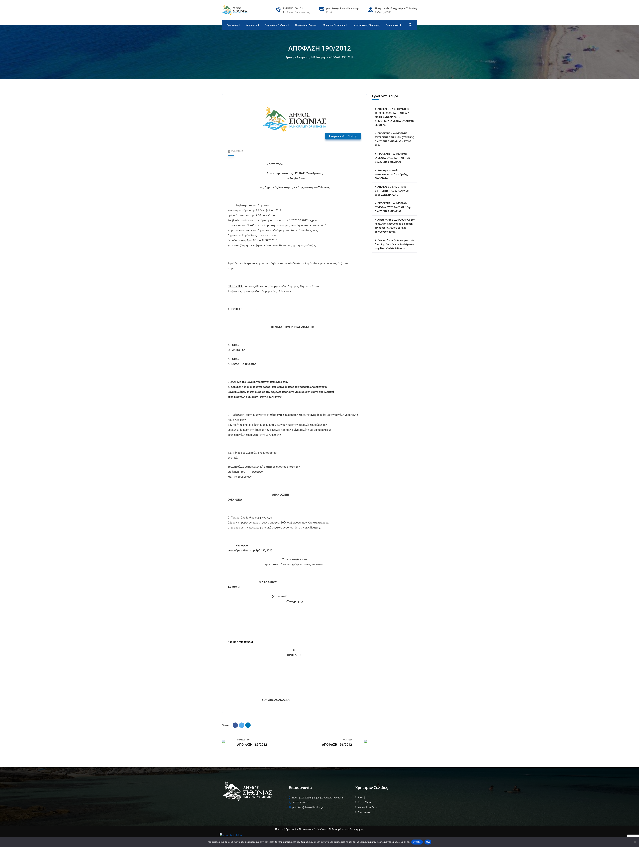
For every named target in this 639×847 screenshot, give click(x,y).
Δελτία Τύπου (365, 802)
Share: (225, 725)
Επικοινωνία (364, 812)
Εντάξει (417, 842)
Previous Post (243, 739)
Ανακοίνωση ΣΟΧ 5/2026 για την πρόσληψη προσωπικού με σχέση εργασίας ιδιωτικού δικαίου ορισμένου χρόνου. (395, 225)
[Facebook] (235, 725)
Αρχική (290, 57)
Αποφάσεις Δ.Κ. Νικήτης (311, 57)
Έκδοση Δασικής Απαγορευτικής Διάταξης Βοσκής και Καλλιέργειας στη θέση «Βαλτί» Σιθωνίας (395, 244)
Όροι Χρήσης (357, 829)
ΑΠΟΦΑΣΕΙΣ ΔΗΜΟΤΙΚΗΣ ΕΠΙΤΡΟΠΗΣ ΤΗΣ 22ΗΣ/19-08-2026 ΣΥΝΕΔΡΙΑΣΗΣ (392, 190)
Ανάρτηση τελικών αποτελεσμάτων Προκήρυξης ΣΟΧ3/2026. (391, 174)
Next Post (347, 739)
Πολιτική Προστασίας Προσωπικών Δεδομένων (300, 829)
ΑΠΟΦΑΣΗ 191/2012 (337, 745)
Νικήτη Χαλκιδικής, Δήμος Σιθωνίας (396, 8)
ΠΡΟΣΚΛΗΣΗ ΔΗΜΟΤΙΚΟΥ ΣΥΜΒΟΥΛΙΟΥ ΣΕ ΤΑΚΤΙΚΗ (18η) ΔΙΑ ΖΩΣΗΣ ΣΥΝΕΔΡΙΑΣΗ (393, 207)
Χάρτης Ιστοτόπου (367, 807)
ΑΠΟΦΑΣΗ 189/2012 (252, 745)
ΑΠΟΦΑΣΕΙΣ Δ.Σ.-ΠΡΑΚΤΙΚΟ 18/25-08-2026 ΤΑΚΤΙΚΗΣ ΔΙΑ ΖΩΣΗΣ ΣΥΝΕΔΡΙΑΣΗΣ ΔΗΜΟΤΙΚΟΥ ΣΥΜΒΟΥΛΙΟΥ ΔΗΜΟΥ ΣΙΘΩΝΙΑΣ (394, 117)
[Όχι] (635, 842)
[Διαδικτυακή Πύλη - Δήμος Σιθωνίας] (235, 9)
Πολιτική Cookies (338, 829)
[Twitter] (241, 725)
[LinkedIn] (248, 725)
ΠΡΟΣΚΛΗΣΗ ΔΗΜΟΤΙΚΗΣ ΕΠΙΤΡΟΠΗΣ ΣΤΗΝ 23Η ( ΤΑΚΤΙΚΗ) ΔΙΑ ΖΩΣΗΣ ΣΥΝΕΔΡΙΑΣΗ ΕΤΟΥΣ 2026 (394, 139)
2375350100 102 (293, 8)
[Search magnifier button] (409, 25)
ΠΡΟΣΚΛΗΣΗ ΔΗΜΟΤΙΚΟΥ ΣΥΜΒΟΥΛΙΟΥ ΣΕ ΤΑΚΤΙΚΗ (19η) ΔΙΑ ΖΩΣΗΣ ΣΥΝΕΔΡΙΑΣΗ (393, 157)
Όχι (428, 842)
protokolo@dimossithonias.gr (342, 8)
